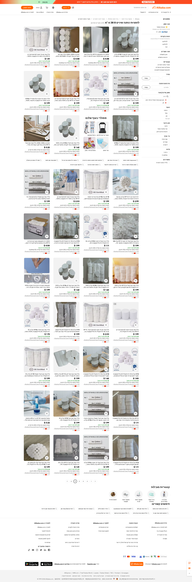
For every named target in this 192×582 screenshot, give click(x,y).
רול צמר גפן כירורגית (76, 164)
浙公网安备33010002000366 (128, 579)
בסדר (146, 78)
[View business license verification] (114, 579)
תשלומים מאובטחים (132, 527)
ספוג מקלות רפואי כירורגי (129, 164)
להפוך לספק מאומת (44, 538)
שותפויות (47, 542)
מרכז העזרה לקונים (73, 527)
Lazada (96, 573)
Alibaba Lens (156, 564)
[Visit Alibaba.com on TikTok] (29, 550)
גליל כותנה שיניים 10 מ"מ (140, 513)
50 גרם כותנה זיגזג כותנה (159, 508)
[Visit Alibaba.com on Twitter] (41, 550)
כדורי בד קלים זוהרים (102, 513)
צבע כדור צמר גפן (112, 160)
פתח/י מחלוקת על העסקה (71, 535)
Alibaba (137, 19)
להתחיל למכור (46, 531)
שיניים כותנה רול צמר (110, 164)
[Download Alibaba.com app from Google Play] (31, 564)
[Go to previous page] (95, 481)
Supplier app (91, 564)
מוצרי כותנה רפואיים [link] (84, 19)
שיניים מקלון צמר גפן (67, 508)
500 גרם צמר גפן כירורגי (48, 508)
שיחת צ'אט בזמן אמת (73, 531)
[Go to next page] (67, 481)
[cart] (46, 8)
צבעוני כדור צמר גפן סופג (85, 508)
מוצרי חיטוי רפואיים (99, 19)
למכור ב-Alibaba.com (44, 527)
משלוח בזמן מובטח (132, 535)
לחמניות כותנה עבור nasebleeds (122, 508)
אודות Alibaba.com (161, 523)
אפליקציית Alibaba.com (62, 564)
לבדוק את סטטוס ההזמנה (42, 535)
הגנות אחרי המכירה (132, 538)
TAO (111, 573)
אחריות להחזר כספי (132, 531)
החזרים (77, 538)
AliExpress (67, 573)
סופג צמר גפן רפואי (50, 160)
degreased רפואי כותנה (129, 160)
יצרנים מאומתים (104, 527)
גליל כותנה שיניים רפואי (120, 513)
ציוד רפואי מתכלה (113, 19)
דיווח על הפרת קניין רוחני (72, 542)
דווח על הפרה (75, 546)
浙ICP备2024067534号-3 (147, 579)
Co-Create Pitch (162, 531)
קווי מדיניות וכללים (132, 546)
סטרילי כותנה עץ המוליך (33, 160)
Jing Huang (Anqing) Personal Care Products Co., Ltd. (126, 64)
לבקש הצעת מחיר (103, 531)
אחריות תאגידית (162, 535)
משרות (165, 538)
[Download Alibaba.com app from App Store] (46, 564)
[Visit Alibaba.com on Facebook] (49, 550)
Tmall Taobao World (86, 573)
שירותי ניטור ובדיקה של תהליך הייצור (127, 542)
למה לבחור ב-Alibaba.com (159, 527)
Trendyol (117, 573)
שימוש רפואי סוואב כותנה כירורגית (92, 160)
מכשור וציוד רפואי (126, 19)
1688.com (75, 573)
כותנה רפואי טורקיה (93, 164)
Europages (125, 573)
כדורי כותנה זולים (103, 508)
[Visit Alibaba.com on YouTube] (33, 550)
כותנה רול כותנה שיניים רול (69, 160)
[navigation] (156, 250)
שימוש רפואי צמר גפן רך (159, 513)
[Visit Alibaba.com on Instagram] (37, 550)
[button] (73, 7)
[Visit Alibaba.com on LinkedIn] (45, 550)
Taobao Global (104, 573)
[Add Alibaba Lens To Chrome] (136, 564)
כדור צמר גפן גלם (142, 508)
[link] (189, 563)
